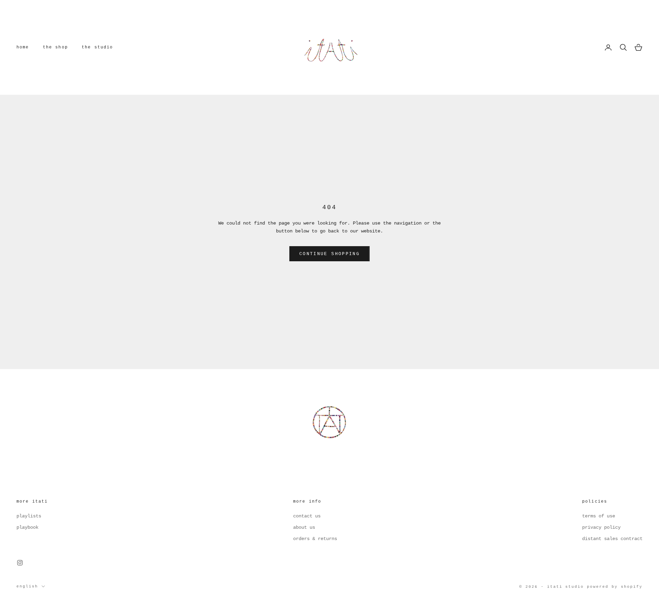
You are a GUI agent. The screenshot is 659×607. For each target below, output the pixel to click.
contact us (307, 516)
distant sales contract (612, 538)
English (27, 586)
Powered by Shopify (615, 587)
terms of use (598, 516)
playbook (27, 527)
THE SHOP (55, 47)
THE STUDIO (97, 47)
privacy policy (601, 527)
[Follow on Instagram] (19, 562)
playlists (28, 516)
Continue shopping (329, 253)
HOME (22, 47)
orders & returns (315, 538)
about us (304, 527)
